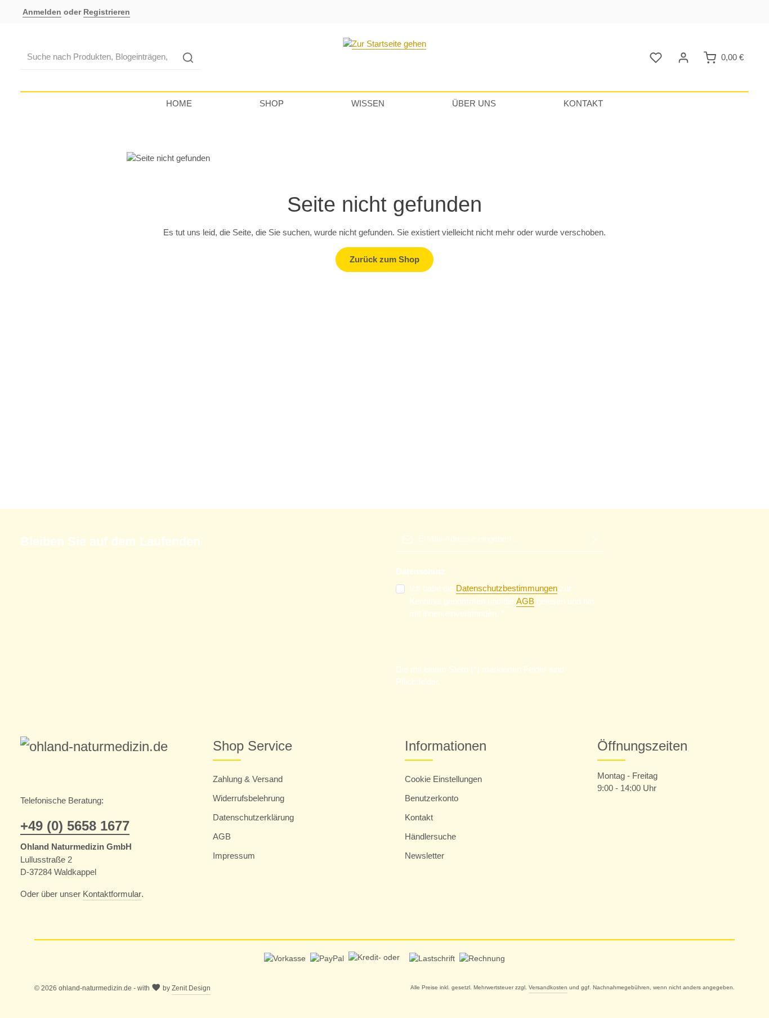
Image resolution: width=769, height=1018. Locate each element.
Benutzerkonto (431, 798)
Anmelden (42, 11)
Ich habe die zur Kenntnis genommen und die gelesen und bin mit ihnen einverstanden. (501, 600)
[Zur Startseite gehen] (384, 57)
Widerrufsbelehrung (248, 798)
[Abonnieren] (594, 539)
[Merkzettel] (656, 57)
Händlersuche (430, 836)
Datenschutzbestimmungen (506, 588)
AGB (525, 601)
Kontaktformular (112, 894)
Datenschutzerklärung (253, 817)
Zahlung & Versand (248, 779)
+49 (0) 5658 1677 (74, 825)
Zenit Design (191, 988)
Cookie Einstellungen (443, 779)
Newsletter (424, 855)
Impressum (234, 855)
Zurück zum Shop (384, 259)
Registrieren (106, 11)
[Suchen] (188, 57)
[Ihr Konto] (683, 57)
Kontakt (419, 817)
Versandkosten (548, 987)
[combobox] (98, 57)
